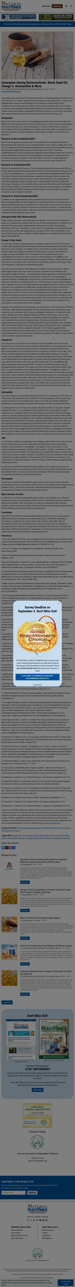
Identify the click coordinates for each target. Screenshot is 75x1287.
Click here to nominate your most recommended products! (37, 677)
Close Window (37, 685)
